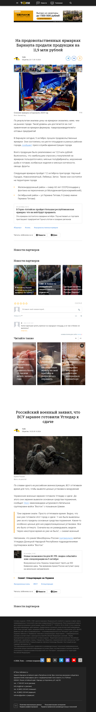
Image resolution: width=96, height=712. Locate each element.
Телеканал (59, 3)
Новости (44, 3)
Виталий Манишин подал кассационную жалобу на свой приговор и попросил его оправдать (49, 368)
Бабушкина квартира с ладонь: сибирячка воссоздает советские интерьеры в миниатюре (72, 368)
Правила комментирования (29, 707)
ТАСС (26, 503)
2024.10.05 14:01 (28, 323)
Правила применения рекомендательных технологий (59, 707)
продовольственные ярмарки (46, 228)
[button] (25, 68)
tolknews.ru (24, 672)
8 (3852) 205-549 (22, 692)
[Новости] (40, 235)
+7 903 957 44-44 (22, 683)
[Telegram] (68, 58)
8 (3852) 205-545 (22, 689)
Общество (25, 60)
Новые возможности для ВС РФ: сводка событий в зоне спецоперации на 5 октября (50, 557)
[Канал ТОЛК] (53, 235)
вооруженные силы (22, 584)
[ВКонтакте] (74, 58)
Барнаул (17, 228)
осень (27, 228)
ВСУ (35, 584)
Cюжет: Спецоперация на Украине (36, 578)
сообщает (27, 145)
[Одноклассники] (80, 58)
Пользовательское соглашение (55, 705)
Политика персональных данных (31, 705)
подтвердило (66, 538)
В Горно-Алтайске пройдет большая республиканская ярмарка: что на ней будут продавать (45, 211)
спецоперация (47, 584)
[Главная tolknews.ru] (25, 3)
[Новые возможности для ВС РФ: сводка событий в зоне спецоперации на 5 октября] (17, 562)
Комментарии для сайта (71, 334)
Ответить (24, 331)
